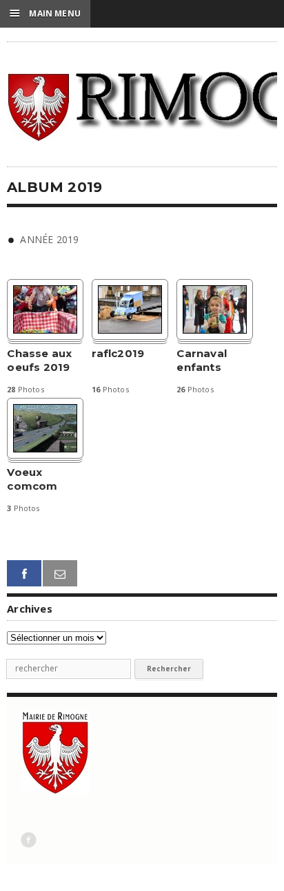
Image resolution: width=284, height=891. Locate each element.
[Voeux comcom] (45, 428)
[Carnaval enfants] (215, 309)
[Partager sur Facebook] (24, 573)
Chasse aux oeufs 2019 (39, 360)
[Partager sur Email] (60, 573)
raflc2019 (118, 353)
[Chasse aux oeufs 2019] (45, 309)
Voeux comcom (32, 479)
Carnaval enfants (201, 360)
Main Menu (45, 13)
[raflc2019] (130, 309)
